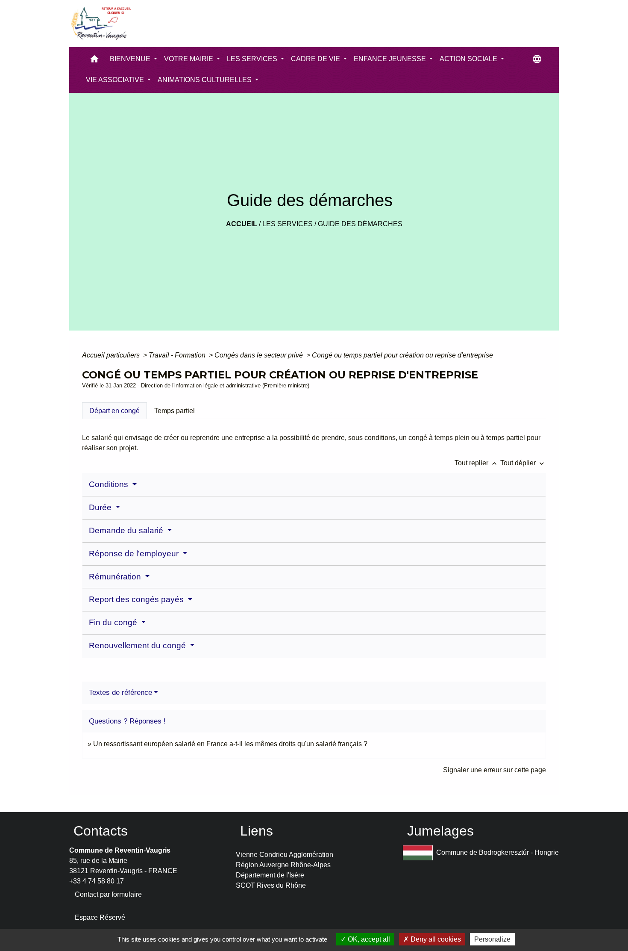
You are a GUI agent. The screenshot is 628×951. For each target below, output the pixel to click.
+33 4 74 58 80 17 (96, 881)
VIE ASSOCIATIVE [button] (116, 79)
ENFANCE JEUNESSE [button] (391, 58)
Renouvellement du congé (138, 645)
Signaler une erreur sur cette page (494, 770)
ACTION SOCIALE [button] (469, 58)
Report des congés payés (137, 599)
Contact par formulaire (108, 894)
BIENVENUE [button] (131, 58)
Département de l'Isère (270, 875)
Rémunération (116, 576)
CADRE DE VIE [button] (316, 58)
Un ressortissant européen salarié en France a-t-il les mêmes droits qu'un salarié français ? (230, 743)
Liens (256, 831)
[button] (94, 60)
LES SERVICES (287, 223)
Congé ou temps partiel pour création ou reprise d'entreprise (402, 355)
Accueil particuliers (111, 355)
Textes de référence (120, 692)
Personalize (492, 939)
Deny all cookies (435, 939)
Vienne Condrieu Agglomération (284, 854)
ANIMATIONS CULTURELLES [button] (205, 79)
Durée (101, 507)
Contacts (100, 831)
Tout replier (477, 463)
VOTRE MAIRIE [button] (189, 58)
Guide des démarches (360, 223)
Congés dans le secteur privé (259, 355)
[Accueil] (100, 23)
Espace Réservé (100, 917)
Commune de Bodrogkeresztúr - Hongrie (497, 852)
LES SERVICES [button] (253, 58)
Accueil (241, 223)
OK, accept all (368, 939)
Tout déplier (523, 463)
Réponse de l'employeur (135, 553)
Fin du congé (114, 622)
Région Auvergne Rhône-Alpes (283, 864)
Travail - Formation (178, 355)
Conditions (109, 484)
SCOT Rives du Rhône (271, 885)
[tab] (114, 410)
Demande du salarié (127, 530)
